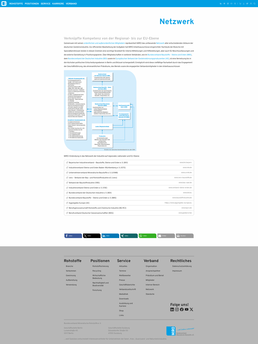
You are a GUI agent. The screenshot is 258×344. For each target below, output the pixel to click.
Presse (122, 280)
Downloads (124, 298)
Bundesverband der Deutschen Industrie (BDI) (87, 58)
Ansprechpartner (153, 270)
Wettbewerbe (125, 275)
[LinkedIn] (221, 3)
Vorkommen (71, 270)
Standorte (150, 293)
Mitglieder (150, 280)
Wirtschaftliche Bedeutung (99, 277)
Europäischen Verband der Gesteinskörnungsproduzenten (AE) (142, 58)
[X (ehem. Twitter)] (235, 3)
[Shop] (240, 3)
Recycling (97, 270)
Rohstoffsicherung (101, 266)
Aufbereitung (71, 280)
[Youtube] (231, 3)
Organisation (151, 266)
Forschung (97, 290)
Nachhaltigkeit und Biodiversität (101, 284)
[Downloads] (244, 3)
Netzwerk (160, 43)
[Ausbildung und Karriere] (247, 3)
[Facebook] (228, 3)
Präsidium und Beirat (155, 275)
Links (121, 315)
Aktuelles (123, 266)
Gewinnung (71, 275)
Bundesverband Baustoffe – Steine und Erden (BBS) (170, 54)
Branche (69, 266)
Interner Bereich (153, 284)
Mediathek (123, 293)
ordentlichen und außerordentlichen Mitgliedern (104, 43)
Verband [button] (71, 3)
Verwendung (71, 284)
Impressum (177, 270)
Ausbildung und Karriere (126, 304)
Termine (122, 270)
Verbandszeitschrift (127, 289)
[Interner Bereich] (251, 3)
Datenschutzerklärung (182, 266)
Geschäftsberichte (127, 284)
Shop (121, 310)
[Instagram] (224, 3)
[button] (73, 236)
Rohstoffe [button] (16, 3)
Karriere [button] (58, 3)
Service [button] (45, 3)
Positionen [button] (32, 3)
